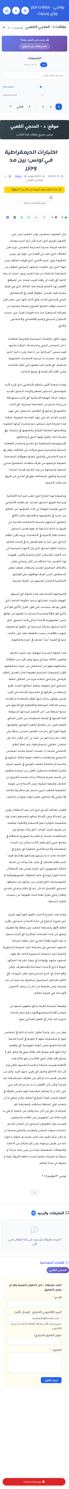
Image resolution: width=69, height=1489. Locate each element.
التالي (20, 106)
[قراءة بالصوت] (36, 217)
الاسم (57, 1297)
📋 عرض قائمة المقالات (34, 1481)
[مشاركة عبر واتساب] (22, 217)
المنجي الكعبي (58, 1270)
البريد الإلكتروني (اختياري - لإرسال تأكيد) (36, 1319)
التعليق (56, 1349)
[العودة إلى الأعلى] (34, 1193)
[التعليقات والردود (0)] (45, 217)
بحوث (18, 176)
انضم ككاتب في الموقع (34, 46)
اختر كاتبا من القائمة (30, 64)
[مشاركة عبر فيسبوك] (7, 217)
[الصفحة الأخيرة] (10, 107)
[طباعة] (29, 217)
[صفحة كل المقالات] (16, 11)
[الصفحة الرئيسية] (7, 11)
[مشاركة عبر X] (15, 217)
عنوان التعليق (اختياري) (48, 1335)
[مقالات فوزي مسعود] (25, 11)
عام (43, 64)
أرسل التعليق (51, 1380)
